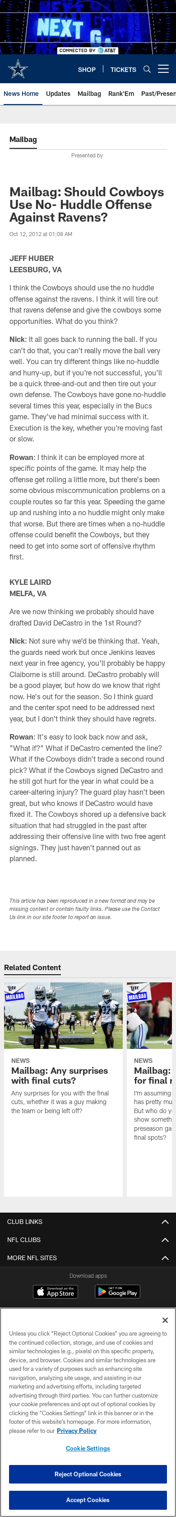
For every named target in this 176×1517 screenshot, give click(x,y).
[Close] (165, 1320)
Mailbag (23, 139)
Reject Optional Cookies (88, 1474)
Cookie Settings (88, 1448)
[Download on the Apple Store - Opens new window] (55, 1292)
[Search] (147, 69)
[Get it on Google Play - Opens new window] (117, 1296)
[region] (88, 1412)
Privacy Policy (77, 1430)
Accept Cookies (88, 1499)
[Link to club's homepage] (18, 65)
